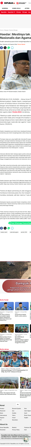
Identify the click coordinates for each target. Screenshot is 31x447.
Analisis (14, 413)
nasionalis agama (14, 232)
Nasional (5, 8)
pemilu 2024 (24, 232)
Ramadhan (15, 420)
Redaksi (14, 427)
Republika (4, 12)
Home (1, 30)
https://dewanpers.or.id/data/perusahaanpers (13, 438)
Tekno (13, 415)
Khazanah (2, 410)
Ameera (2, 408)
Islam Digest (27, 410)
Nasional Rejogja (13, 30)
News (1, 413)
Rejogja (6, 30)
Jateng (27, 8)
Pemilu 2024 (17, 112)
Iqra (13, 410)
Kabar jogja (16, 8)
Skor (25, 408)
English (26, 417)
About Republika (4, 427)
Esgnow (2, 417)
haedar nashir (4, 232)
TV (1, 420)
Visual (13, 417)
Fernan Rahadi (21, 44)
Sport (25, 413)
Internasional (3, 415)
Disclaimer (2, 429)
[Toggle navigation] (1, 3)
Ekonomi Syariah (16, 408)
